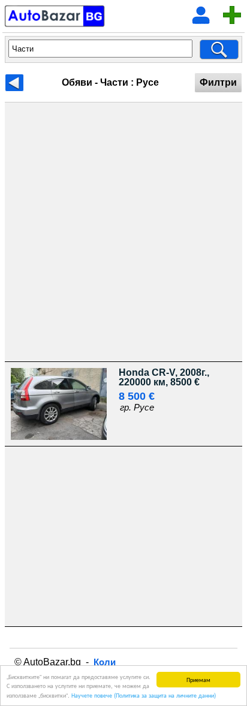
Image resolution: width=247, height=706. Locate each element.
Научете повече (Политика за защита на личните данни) (143, 694)
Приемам (198, 679)
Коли (105, 662)
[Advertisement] (123, 231)
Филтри (218, 82)
